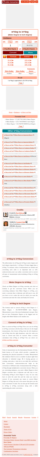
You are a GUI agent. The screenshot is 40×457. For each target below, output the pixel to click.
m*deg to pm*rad (9, 202)
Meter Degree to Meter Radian (23, 180)
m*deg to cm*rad (8, 148)
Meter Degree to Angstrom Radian (24, 142)
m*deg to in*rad (8, 163)
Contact (6, 424)
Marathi (20, 417)
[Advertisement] (20, 16)
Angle (32, 1)
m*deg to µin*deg (9, 187)
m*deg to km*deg (9, 166)
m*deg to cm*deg (8, 145)
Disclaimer (7, 426)
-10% (4, 41)
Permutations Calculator (20, 449)
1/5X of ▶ (28, 62)
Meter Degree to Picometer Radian (25, 202)
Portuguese (27, 417)
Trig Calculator (8, 449)
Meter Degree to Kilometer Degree (25, 166)
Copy (10, 41)
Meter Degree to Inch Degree (22, 156)
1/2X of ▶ (28, 60)
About (5, 421)
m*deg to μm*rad (9, 196)
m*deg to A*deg (8, 135)
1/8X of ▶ (28, 65)
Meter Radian (9, 71)
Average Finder (19, 440)
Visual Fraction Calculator (11, 444)
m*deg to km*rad (9, 169)
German (34, 417)
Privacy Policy (8, 432)
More (30, 52)
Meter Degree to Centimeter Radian (24, 148)
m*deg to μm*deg (9, 193)
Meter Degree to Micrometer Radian (25, 196)
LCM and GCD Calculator (26, 444)
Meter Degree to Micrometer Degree (25, 193)
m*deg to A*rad (8, 142)
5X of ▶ (10, 62)
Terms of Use (7, 429)
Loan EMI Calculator (30, 440)
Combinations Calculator (11, 451)
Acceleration (25, 1)
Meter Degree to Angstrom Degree (23, 135)
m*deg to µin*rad (9, 190)
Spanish (14, 417)
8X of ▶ (10, 65)
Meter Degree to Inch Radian (22, 163)
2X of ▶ (10, 60)
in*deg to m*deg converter (10, 340)
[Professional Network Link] (25, 213)
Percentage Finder (9, 440)
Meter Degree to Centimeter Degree (24, 145)
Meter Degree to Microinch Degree (25, 187)
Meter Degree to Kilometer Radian (25, 169)
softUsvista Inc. (28, 454)
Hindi (4, 417)
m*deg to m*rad (8, 176)
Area (37, 1)
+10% (16, 41)
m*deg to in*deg (8, 156)
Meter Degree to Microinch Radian (25, 190)
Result (20, 78)
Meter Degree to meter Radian (23, 176)
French (9, 417)
